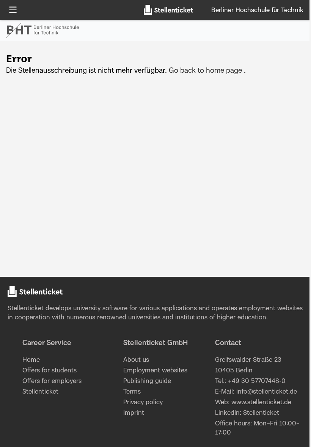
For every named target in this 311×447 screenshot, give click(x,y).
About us (136, 360)
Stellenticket (26, 308)
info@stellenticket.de (266, 392)
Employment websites (155, 370)
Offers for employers (52, 381)
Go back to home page (205, 70)
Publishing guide (147, 381)
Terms (132, 392)
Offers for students (49, 370)
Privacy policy (143, 402)
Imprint (133, 413)
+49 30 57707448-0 (257, 381)
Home (31, 360)
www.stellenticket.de (261, 402)
